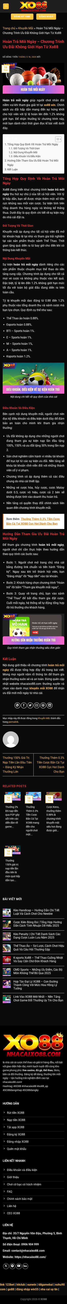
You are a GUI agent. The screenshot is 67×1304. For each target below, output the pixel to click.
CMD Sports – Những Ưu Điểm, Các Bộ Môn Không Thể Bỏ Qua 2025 (37, 971)
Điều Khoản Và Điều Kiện (27, 156)
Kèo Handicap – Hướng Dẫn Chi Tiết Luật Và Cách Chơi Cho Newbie (36, 912)
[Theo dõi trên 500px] (25, 1266)
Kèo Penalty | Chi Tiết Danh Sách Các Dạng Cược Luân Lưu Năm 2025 (36, 935)
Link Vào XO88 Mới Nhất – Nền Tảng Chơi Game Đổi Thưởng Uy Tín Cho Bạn (38, 998)
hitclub (20, 1284)
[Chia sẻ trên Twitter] (30, 705)
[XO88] (33, 6)
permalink (13, 721)
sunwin (31, 1284)
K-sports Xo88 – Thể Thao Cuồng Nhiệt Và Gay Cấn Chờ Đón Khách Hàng (38, 959)
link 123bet (7, 1284)
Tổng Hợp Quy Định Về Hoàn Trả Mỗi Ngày (32, 144)
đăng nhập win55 (27, 1289)
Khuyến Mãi (25, 28)
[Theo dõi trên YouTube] (19, 1266)
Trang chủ (9, 28)
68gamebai (45, 1284)
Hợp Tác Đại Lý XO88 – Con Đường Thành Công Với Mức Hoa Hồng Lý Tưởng (35, 985)
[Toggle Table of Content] (57, 139)
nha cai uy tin (49, 1289)
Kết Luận (12, 169)
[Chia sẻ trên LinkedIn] (50, 705)
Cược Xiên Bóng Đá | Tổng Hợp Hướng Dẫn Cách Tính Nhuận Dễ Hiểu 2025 (37, 923)
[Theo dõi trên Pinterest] (12, 1266)
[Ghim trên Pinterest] (43, 705)
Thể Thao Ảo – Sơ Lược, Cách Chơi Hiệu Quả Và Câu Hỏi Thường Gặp (38, 947)
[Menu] (6, 6)
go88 (11, 1289)
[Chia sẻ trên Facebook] (24, 705)
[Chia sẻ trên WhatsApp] (17, 705)
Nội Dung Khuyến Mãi (25, 152)
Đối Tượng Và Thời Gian (27, 148)
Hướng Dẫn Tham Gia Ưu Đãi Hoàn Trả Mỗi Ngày (32, 163)
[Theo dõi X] (6, 1266)
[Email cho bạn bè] (37, 705)
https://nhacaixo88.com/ (30, 1257)
